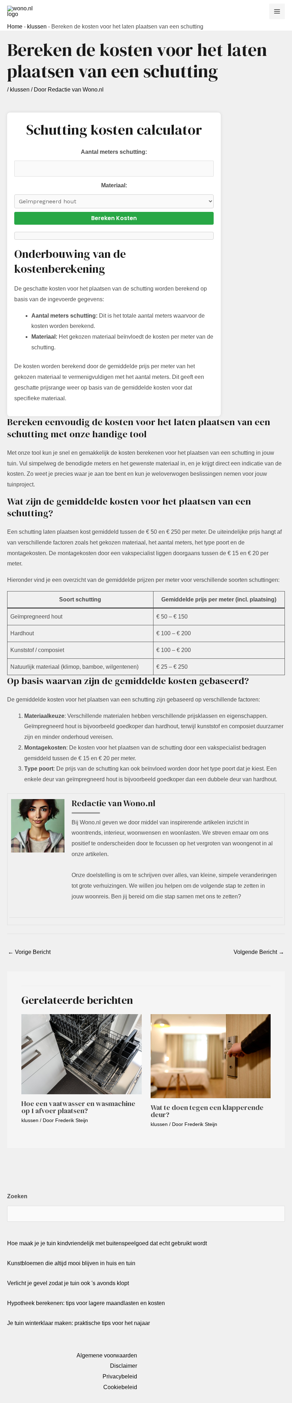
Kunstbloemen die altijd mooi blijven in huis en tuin (71, 1263)
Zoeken (17, 1196)
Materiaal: (114, 185)
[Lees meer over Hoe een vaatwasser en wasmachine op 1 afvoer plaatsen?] (81, 1054)
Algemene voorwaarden (107, 1355)
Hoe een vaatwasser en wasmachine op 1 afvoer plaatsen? (78, 1107)
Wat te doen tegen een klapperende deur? (207, 1111)
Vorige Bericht (29, 952)
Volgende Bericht (259, 952)
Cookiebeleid (120, 1387)
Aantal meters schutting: (114, 152)
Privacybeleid (120, 1376)
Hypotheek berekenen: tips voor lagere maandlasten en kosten (86, 1303)
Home (14, 27)
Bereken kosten (114, 218)
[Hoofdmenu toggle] (277, 11)
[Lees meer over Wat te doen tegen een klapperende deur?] (211, 1056)
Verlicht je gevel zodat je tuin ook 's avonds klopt (68, 1283)
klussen (37, 27)
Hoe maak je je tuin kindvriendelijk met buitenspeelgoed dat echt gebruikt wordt (107, 1243)
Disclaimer (123, 1366)
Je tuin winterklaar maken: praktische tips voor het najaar (78, 1323)
